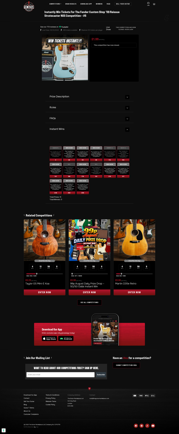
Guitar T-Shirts (29, 408)
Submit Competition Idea (126, 365)
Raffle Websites (29, 427)
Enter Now (44, 292)
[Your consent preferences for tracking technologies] (4, 430)
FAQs (53, 118)
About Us (27, 411)
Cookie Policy (50, 405)
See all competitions (90, 302)
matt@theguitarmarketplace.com (99, 398)
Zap (37, 427)
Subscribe (101, 375)
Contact (26, 398)
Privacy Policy (50, 398)
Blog (25, 405)
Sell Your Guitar (29, 401)
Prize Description (59, 96)
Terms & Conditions (52, 395)
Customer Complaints (31, 414)
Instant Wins (57, 129)
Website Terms (51, 401)
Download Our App (30, 395)
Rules (53, 107)
